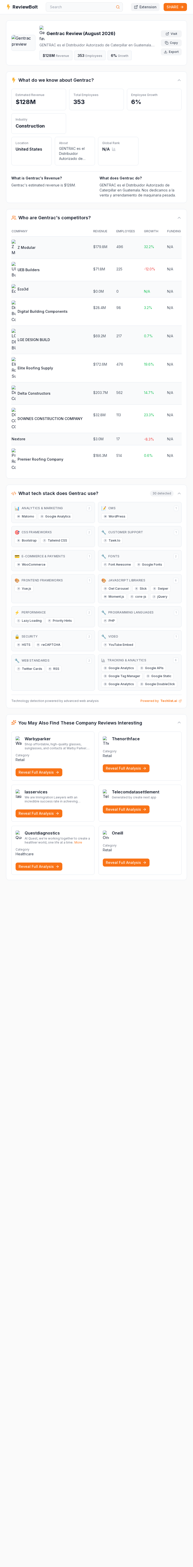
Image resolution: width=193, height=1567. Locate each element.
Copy (174, 43)
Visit (174, 34)
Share (172, 7)
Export (174, 52)
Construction (30, 126)
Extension (148, 7)
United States (29, 149)
